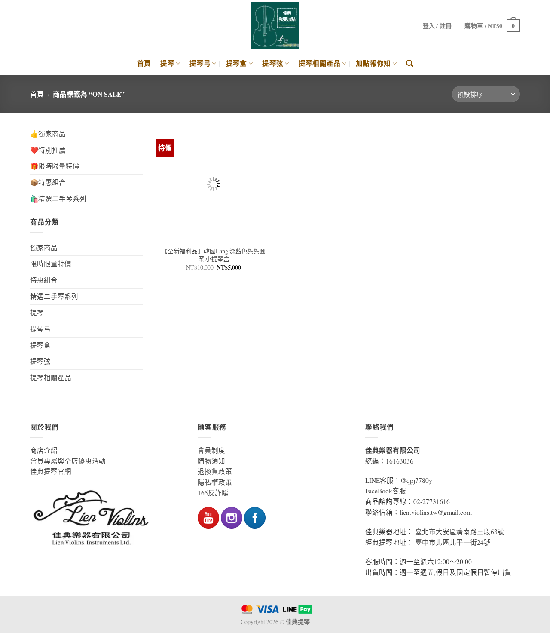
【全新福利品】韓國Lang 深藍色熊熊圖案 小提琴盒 (214, 255)
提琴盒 (236, 63)
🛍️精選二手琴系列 (58, 198)
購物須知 (211, 461)
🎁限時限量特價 (54, 166)
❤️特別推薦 (48, 150)
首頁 (144, 63)
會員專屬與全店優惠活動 (68, 461)
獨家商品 (44, 247)
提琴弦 (272, 63)
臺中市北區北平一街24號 (453, 542)
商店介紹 (44, 450)
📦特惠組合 (48, 182)
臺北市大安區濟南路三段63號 (459, 531)
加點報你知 (373, 63)
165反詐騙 (213, 493)
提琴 (167, 63)
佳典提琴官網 (50, 471)
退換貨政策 (215, 471)
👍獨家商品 (48, 133)
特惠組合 (44, 280)
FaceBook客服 (385, 490)
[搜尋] (409, 63)
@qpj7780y (416, 480)
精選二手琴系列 (54, 296)
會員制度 (211, 450)
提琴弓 (200, 63)
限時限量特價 (50, 263)
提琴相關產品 (320, 63)
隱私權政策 (215, 482)
